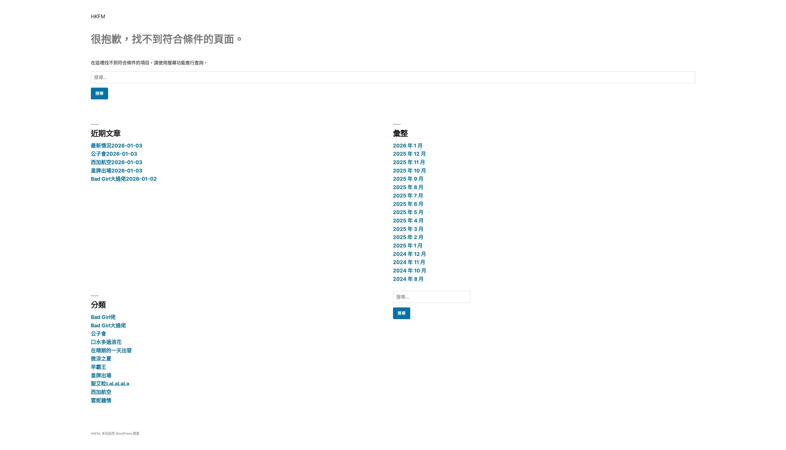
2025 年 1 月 (408, 246)
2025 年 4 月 (408, 221)
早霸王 (98, 367)
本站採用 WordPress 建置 (120, 433)
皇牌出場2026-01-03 (116, 171)
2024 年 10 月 (409, 271)
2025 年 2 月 (408, 237)
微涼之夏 (101, 359)
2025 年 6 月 (408, 204)
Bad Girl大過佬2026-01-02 (124, 179)
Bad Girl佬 (103, 317)
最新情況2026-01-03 (116, 146)
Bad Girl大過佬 (108, 325)
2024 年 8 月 (408, 279)
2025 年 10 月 (409, 171)
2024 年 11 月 (409, 262)
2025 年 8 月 (408, 187)
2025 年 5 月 (408, 212)
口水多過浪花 (106, 342)
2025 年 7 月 (408, 196)
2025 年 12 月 (409, 154)
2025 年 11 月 (409, 162)
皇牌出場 (101, 375)
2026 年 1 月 (408, 146)
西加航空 (101, 392)
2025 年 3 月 (408, 229)
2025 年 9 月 (408, 179)
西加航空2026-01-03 (116, 162)
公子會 (98, 334)
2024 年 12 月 (409, 254)
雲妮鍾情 (101, 400)
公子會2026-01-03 (114, 154)
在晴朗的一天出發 (111, 350)
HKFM (98, 16)
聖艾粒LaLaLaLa (110, 384)
